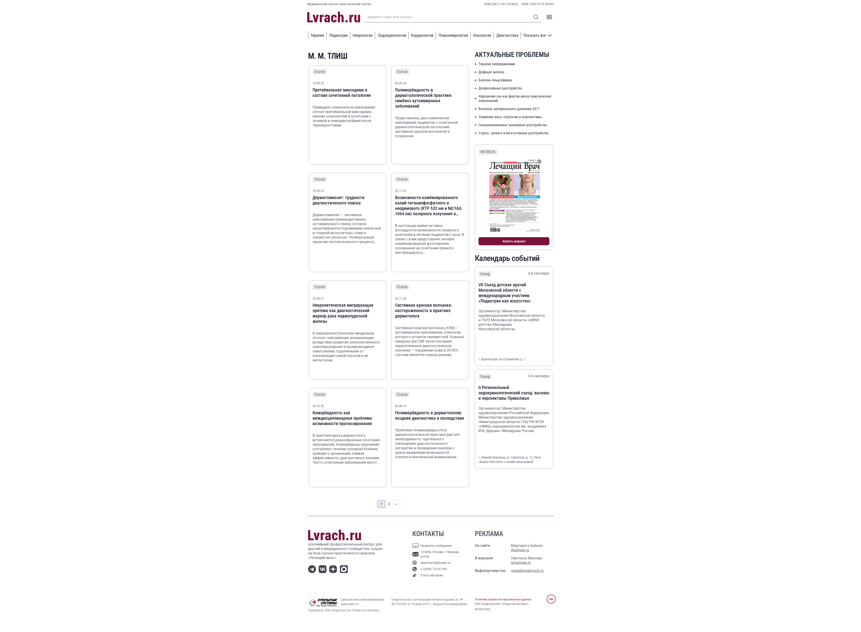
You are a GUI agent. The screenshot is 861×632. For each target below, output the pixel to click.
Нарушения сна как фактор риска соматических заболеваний (514, 98)
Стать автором (431, 575)
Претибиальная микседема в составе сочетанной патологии (342, 92)
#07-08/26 (487, 152)
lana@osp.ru (521, 562)
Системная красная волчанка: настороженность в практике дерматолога (423, 310)
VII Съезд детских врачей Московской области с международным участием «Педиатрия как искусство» (504, 293)
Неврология (363, 35)
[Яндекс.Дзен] (334, 569)
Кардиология (422, 35)
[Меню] (549, 17)
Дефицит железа (491, 72)
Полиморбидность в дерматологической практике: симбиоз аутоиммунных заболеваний (423, 98)
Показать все (534, 35)
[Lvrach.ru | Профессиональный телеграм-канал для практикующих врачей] (313, 569)
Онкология (482, 35)
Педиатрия (338, 35)
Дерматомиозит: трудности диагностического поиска (338, 200)
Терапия (317, 35)
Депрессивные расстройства (500, 88)
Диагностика (507, 35)
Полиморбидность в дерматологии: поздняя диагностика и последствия (429, 415)
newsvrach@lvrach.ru (435, 563)
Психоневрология (453, 35)
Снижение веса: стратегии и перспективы (510, 117)
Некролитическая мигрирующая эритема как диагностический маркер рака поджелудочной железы (343, 313)
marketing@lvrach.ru (527, 571)
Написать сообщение (436, 545)
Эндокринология (392, 35)
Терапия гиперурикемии (496, 64)
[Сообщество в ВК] (323, 569)
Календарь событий (507, 258)
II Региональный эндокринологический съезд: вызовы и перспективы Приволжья (513, 393)
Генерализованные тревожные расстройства (512, 125)
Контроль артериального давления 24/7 (508, 109)
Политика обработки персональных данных (503, 599)
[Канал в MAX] (345, 569)
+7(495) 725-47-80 (433, 569)
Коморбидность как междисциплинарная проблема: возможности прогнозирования (343, 418)
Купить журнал (514, 241)
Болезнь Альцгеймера (495, 80)
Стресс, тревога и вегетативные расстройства (513, 133)
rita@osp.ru (520, 550)
